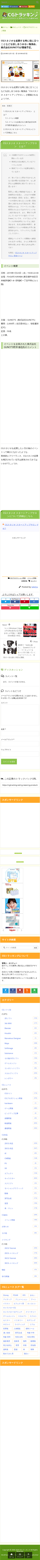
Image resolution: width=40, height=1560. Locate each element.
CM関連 (21, 1158)
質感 (15, 1349)
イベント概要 (12, 118)
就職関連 (24, 581)
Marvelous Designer (20, 1038)
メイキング (6, 1240)
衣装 (25, 1345)
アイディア (7, 1299)
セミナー (34, 581)
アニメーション (21, 1299)
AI (21, 1153)
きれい (32, 1295)
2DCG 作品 (21, 1143)
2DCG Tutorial (21, 1248)
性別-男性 (31, 1337)
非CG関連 (19, 1276)
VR (21, 1168)
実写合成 (21, 1198)
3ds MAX (21, 1023)
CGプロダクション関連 (18, 578)
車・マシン (21, 1208)
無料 (25, 1341)
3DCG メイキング (21, 1263)
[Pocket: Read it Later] (10, 607)
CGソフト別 (6, 1010)
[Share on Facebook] (15, 601)
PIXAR (15, 1295)
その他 (19, 1233)
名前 (3, 729)
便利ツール (30, 1328)
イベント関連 (31, 578)
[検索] (37, 2)
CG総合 (19, 1215)
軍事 (32, 1349)
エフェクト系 (19, 1303)
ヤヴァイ (6, 1324)
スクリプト (21, 1183)
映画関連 (21, 1123)
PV (20, 1163)
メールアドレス (7, 739)
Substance (21, 1053)
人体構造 (17, 1328)
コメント (4, 702)
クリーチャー (31, 1312)
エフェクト (21, 1173)
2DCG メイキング (21, 1253)
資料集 (5, 1349)
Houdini (21, 1033)
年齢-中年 (30, 1333)
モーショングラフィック (21, 1188)
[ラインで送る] (29, 607)
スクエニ (33, 1316)
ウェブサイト (6, 749)
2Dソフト (21, 1018)
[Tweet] (5, 601)
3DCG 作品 (21, 1148)
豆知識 (33, 1345)
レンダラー (21, 1078)
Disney (6, 1295)
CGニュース (16, 27)
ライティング (20, 1324)
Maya (21, 1043)
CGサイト (21, 1093)
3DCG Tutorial (21, 1258)
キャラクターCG (9, 1308)
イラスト (6, 1303)
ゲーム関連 (21, 1108)
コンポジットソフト (21, 1068)
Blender (21, 1028)
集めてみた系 (8, 1353)
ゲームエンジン (21, 1063)
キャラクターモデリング (12, 1312)
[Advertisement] (20, 485)
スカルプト (22, 1316)
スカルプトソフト (21, 1073)
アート (33, 1299)
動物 (21, 1193)
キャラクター (21, 1178)
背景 (21, 1203)
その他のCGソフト (21, 1058)
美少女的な (7, 1345)
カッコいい (31, 1303)
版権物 (33, 1341)
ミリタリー (18, 1320)
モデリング (31, 1320)
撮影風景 (6, 1341)
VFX (24, 1295)
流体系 (16, 1341)
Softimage (21, 1048)
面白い (26, 1353)
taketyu (34, 587)
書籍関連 (21, 1128)
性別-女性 (19, 1337)
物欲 (19, 1270)
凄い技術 (6, 1333)
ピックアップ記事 (20, 1113)
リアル (32, 1324)
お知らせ (19, 1226)
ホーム (5, 27)
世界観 (5, 1328)
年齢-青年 (7, 1337)
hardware (20, 1103)
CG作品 (5, 1135)
